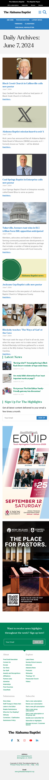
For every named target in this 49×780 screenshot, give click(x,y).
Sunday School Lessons (34, 662)
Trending (18, 24)
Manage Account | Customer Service (35, 724)
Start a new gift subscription (35, 706)
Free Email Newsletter (24, 27)
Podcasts (29, 670)
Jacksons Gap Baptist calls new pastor (22, 285)
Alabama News (31, 668)
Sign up (41, 418)
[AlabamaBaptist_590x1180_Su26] (26, 472)
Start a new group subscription (32, 710)
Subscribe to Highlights (34, 721)
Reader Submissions (10, 709)
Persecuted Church (32, 679)
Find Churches (8, 687)
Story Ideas (7, 701)
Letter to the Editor (9, 706)
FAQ (37, 765)
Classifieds (29, 24)
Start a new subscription (34, 701)
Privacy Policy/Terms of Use (19, 765)
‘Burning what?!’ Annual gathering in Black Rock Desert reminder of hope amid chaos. (30, 364)
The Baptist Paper (33, 2)
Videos (28, 681)
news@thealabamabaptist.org (24, 771)
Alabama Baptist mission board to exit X (23, 132)
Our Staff (6, 670)
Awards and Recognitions (11, 673)
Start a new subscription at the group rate (35, 714)
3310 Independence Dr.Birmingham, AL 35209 (24, 757)
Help (32, 765)
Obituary (6, 715)
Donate (5, 665)
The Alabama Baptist (16, 2)
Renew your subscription (34, 704)
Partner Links (7, 679)
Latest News (37, 20)
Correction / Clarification (11, 717)
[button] (44, 12)
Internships (7, 684)
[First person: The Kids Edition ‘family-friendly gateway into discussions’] (7, 391)
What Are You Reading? (11, 712)
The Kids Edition (22, 20)
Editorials (29, 665)
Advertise (6, 681)
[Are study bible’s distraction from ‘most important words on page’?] (7, 378)
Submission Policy (9, 720)
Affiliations (6, 676)
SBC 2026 (10, 20)
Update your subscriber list (35, 718)
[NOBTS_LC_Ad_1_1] (26, 566)
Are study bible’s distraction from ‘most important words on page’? (29, 377)
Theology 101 (30, 676)
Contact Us (7, 662)
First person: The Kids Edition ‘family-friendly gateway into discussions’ (28, 390)
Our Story (6, 668)
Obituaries (29, 673)
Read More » (7, 99)
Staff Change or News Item (12, 704)
